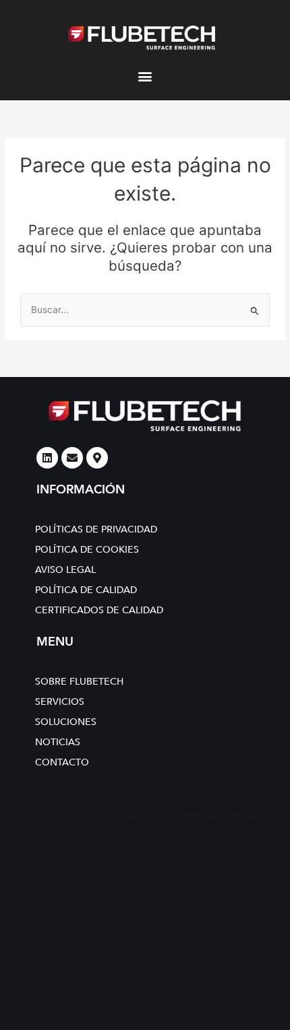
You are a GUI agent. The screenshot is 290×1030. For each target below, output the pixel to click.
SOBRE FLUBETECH (79, 681)
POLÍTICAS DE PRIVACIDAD (96, 529)
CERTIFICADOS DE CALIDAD (99, 610)
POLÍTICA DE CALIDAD (86, 590)
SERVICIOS (59, 701)
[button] (145, 76)
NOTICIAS (57, 742)
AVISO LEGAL (65, 569)
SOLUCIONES (65, 722)
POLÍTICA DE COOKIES (87, 549)
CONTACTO (62, 762)
